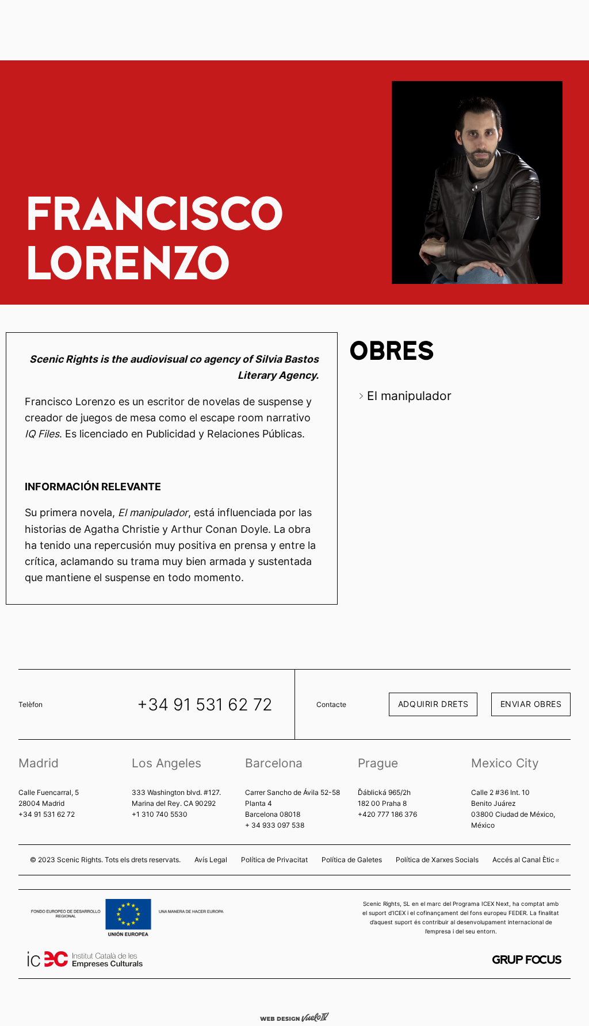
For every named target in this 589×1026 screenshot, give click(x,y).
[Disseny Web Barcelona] (294, 1016)
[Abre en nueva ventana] (526, 959)
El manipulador (409, 396)
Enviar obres (531, 704)
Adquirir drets (433, 704)
